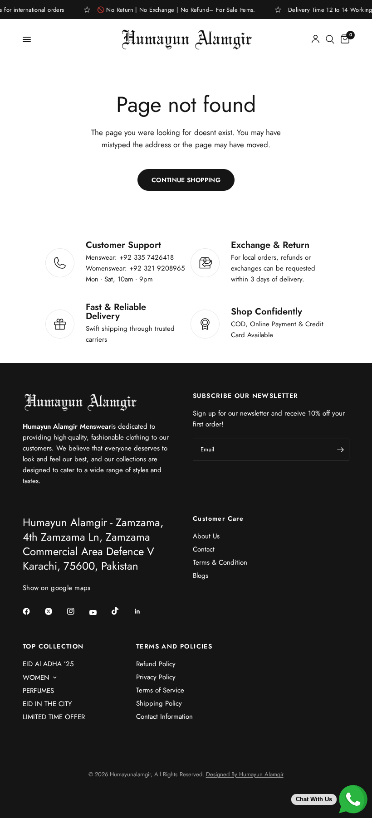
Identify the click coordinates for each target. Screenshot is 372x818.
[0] (343, 39)
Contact (204, 549)
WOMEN (36, 677)
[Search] (330, 39)
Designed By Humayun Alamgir (245, 774)
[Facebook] (33, 611)
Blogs (200, 576)
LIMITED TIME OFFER (54, 717)
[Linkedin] (144, 611)
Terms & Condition (220, 562)
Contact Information (164, 716)
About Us (206, 536)
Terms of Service (160, 690)
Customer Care (218, 518)
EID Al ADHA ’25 (48, 664)
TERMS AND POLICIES (174, 646)
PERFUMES (38, 691)
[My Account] (315, 39)
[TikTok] (122, 611)
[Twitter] (55, 611)
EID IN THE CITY (47, 704)
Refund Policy (156, 664)
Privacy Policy (156, 677)
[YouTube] (99, 613)
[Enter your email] (340, 449)
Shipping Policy (159, 703)
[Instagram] (77, 611)
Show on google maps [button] (57, 588)
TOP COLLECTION (53, 646)
